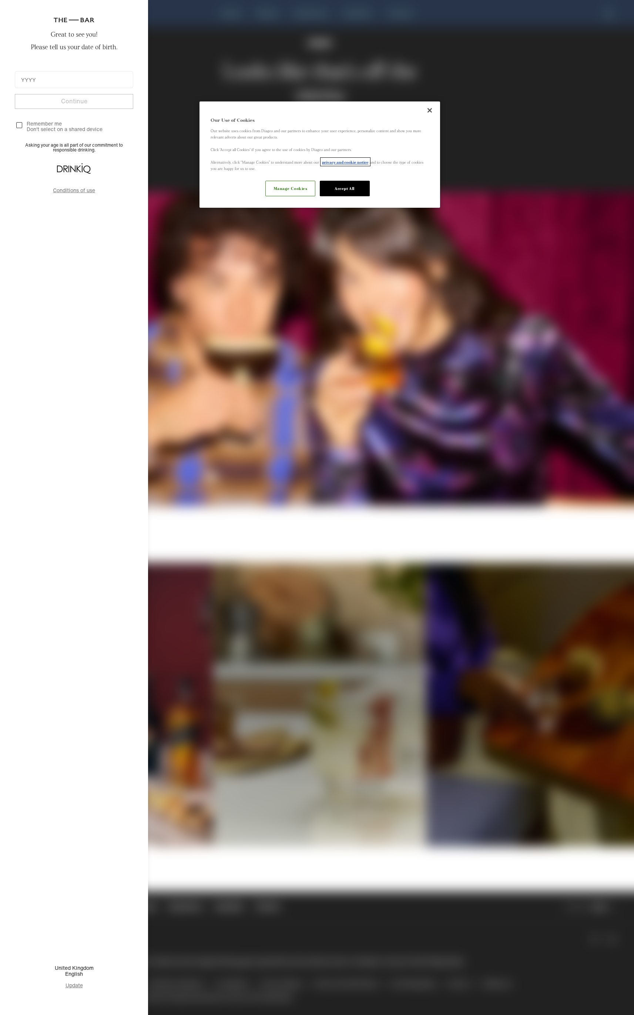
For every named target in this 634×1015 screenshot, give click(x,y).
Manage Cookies (291, 188)
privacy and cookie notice (345, 161)
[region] (319, 154)
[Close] (430, 110)
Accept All (345, 188)
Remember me (44, 123)
